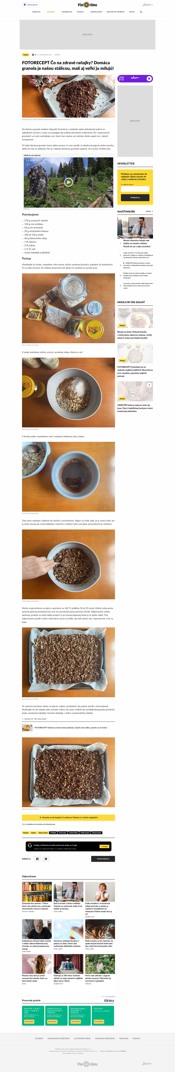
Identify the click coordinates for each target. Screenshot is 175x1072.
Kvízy (132, 12)
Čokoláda (53, 833)
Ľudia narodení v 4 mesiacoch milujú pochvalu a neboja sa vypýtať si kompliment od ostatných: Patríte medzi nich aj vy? (138, 255)
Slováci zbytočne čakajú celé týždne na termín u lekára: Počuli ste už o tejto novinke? (137, 243)
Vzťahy (80, 12)
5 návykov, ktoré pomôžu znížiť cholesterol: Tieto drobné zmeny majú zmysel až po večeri (138, 286)
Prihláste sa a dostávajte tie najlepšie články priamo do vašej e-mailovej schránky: (134, 176)
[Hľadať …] (141, 12)
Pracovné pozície (31, 1000)
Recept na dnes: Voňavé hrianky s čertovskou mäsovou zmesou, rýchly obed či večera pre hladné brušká (134, 335)
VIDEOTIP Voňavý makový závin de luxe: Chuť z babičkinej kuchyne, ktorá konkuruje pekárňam (135, 408)
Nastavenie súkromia (59, 1038)
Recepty (25, 833)
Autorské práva (82, 1038)
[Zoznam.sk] (147, 5)
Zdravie (36, 12)
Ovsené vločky (73, 833)
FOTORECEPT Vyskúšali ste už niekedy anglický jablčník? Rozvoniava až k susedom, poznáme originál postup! (135, 371)
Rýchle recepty (85, 833)
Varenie (51, 12)
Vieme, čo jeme (43, 833)
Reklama (123, 1038)
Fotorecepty (62, 833)
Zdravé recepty (96, 833)
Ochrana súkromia (105, 1038)
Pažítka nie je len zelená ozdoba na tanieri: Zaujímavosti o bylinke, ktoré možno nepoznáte (137, 276)
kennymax (110, 1051)
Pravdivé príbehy (116, 12)
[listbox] (145, 211)
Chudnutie (67, 12)
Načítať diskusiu (103, 859)
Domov (136, 1038)
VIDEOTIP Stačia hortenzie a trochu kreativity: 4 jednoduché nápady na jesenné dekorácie (138, 265)
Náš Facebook (32, 5)
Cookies (39, 1038)
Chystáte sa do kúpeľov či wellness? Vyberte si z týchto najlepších (70, 818)
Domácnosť (96, 12)
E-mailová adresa (127, 184)
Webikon (123, 1051)
